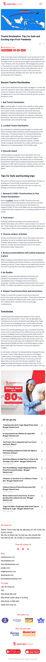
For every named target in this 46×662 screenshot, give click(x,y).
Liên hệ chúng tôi (7, 587)
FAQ (2, 590)
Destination (7, 47)
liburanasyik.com (7, 575)
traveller (23, 50)
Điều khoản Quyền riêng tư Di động (14, 598)
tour (18, 50)
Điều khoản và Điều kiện (10, 601)
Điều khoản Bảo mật (8, 594)
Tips (13, 47)
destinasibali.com (7, 561)
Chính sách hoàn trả (8, 605)
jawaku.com (5, 568)
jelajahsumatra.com (8, 571)
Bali (2, 106)
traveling (9, 200)
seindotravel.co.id (6, 50)
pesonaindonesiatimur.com (11, 579)
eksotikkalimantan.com (10, 564)
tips (14, 50)
